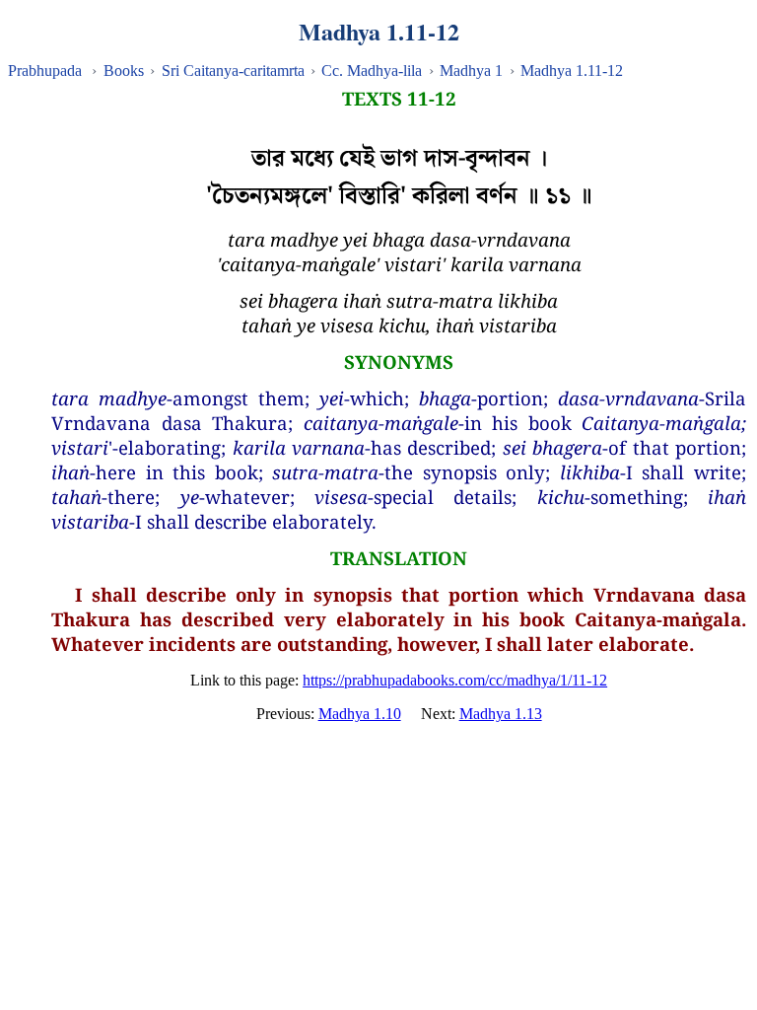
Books (123, 70)
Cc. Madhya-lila (371, 70)
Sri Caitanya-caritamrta (233, 70)
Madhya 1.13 (500, 713)
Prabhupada (45, 70)
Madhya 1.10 (359, 713)
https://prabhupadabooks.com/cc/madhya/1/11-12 (455, 680)
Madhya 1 (471, 70)
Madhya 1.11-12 (571, 70)
